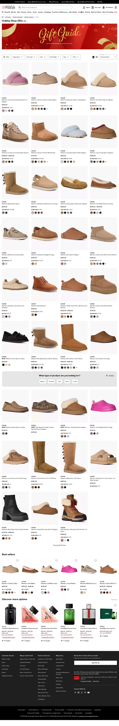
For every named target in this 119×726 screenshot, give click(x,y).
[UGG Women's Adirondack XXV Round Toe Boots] (74, 508)
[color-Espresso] (71, 213)
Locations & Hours (43, 662)
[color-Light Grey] (68, 213)
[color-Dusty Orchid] (3, 111)
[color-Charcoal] (9, 111)
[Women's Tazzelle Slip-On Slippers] (74, 406)
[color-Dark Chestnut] (42, 213)
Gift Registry (41, 699)
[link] (15, 104)
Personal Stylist (42, 679)
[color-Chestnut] (39, 109)
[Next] (27, 79)
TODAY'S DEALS (19, 2)
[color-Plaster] (65, 540)
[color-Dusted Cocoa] (100, 162)
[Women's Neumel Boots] (44, 284)
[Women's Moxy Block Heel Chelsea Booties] (15, 508)
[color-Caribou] (100, 109)
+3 (47, 108)
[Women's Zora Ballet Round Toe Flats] (103, 182)
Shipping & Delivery (7, 675)
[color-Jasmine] (6, 264)
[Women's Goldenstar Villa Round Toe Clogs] (44, 182)
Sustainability (59, 687)
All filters (111, 375)
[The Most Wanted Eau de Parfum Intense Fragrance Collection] (10, 614)
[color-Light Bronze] (3, 433)
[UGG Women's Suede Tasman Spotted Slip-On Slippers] (44, 406)
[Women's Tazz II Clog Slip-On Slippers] (103, 131)
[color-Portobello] (103, 162)
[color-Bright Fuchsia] (91, 433)
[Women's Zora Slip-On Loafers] (15, 337)
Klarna (3, 662)
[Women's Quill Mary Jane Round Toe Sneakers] (15, 284)
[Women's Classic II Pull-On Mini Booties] (44, 131)
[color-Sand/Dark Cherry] (36, 109)
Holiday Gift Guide (17, 17)
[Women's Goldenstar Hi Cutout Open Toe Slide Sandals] (103, 457)
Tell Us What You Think (44, 696)
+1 (105, 108)
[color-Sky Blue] (62, 162)
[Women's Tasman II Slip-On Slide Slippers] (44, 78)
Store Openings (42, 689)
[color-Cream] (6, 111)
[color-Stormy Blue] (103, 109)
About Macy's (59, 659)
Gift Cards (22, 665)
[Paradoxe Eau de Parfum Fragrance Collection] (49, 614)
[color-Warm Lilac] (42, 367)
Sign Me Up (95, 663)
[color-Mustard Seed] (45, 162)
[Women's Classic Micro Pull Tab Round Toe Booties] (74, 284)
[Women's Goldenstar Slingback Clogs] (44, 233)
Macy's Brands (42, 672)
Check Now (96, 681)
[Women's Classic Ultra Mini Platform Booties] (103, 284)
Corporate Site (59, 665)
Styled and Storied (61, 691)
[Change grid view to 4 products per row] (93, 57)
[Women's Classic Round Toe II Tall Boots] (44, 457)
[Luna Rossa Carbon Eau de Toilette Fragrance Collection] (89, 614)
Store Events (41, 686)
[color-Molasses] (39, 213)
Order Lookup (5, 665)
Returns (4, 672)
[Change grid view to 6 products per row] (97, 57)
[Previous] (4, 79)
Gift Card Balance (24, 669)
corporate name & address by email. (88, 716)
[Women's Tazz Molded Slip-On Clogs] (103, 406)
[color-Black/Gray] (97, 109)
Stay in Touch (41, 682)
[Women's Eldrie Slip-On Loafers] (15, 406)
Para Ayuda (5, 669)
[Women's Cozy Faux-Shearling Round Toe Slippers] (15, 78)
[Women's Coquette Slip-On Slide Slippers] (74, 131)
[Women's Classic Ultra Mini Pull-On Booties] (103, 233)
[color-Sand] (62, 109)
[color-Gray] (42, 162)
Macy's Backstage (43, 669)
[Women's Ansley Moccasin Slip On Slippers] (44, 508)
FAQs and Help (6, 659)
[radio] (3, 110)
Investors (58, 669)
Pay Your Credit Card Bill (26, 675)
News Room (59, 681)
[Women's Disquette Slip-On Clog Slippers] (74, 78)
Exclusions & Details (86, 681)
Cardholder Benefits (25, 662)
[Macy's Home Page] (8, 7)
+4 (47, 161)
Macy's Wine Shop (43, 675)
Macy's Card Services (26, 672)
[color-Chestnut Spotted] (12, 162)
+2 (106, 161)
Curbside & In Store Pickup (45, 659)
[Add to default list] (17, 560)
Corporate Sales (60, 662)
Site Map (58, 684)
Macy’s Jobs (59, 677)
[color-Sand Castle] (3, 316)
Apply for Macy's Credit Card (27, 659)
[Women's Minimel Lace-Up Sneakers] (15, 233)
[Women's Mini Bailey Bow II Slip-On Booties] (44, 337)
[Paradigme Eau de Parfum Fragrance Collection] (69, 614)
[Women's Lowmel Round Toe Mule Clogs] (15, 457)
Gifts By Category (29, 17)
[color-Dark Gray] (42, 109)
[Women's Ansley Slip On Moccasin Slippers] (74, 182)
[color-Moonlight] (33, 109)
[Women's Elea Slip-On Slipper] (74, 233)
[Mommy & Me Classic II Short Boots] (74, 337)
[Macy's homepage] (3, 17)
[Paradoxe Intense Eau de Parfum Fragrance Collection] (30, 614)
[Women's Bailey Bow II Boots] (15, 182)
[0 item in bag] (116, 7)
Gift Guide (8, 17)
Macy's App (41, 665)
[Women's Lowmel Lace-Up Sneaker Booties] (15, 131)
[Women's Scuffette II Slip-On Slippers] (103, 78)
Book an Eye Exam (43, 692)
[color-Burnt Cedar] (6, 365)
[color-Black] (12, 111)
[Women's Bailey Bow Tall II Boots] (74, 457)
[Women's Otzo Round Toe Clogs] (103, 337)
